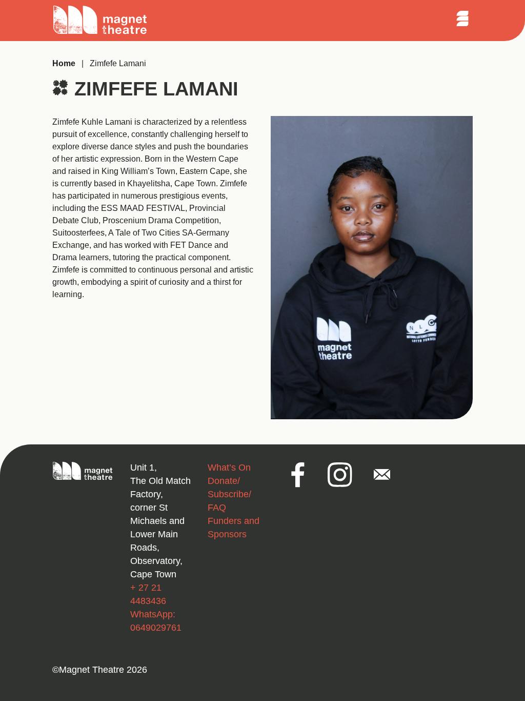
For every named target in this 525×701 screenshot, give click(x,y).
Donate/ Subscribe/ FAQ (229, 494)
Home (63, 63)
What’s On (229, 467)
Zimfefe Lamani (118, 63)
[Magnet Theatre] (100, 32)
